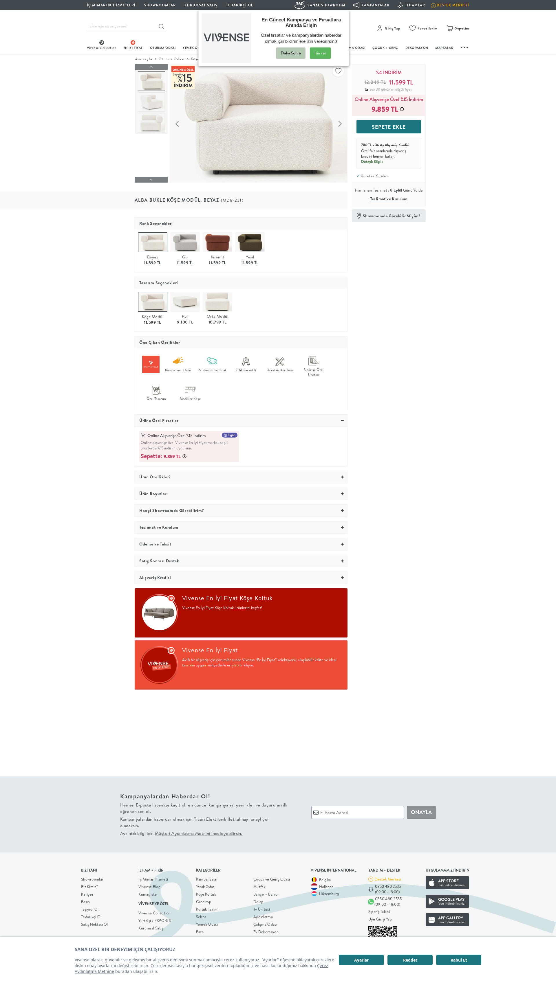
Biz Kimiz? (89, 886)
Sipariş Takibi (379, 911)
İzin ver (320, 53)
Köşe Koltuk (206, 894)
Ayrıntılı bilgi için (181, 833)
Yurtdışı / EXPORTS (154, 920)
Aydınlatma (263, 916)
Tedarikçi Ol (239, 5)
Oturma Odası (171, 58)
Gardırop (203, 901)
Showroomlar (92, 879)
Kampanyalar (207, 879)
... (464, 47)
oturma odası (163, 47)
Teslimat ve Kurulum (389, 199)
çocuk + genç (385, 47)
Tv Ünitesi (261, 909)
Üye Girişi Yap (380, 919)
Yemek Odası (207, 924)
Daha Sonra (291, 53)
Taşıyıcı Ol (89, 909)
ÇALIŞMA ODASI (352, 47)
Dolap (258, 901)
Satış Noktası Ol (94, 924)
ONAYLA (421, 812)
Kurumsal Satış (150, 928)
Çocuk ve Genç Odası (271, 879)
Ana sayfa (143, 58)
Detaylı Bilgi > (372, 161)
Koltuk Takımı (207, 909)
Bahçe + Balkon (266, 894)
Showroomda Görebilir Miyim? (392, 216)
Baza (200, 931)
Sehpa (201, 916)
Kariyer (87, 894)
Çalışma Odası (265, 924)
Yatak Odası (205, 886)
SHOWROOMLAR (160, 5)
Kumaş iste (147, 894)
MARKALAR (444, 47)
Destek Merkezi (388, 879)
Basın (85, 901)
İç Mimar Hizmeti (153, 879)
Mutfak (259, 886)
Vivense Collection (154, 913)
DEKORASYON (416, 47)
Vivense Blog (149, 886)
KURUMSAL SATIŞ (200, 5)
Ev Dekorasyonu (267, 931)
